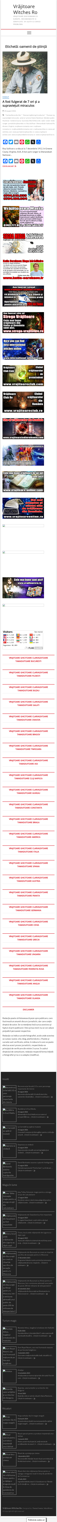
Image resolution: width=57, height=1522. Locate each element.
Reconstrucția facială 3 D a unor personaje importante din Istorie (34, 1087)
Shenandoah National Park (46, 123)
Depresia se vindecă (25, 1144)
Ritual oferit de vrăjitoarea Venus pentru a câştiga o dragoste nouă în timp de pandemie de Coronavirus (35, 1473)
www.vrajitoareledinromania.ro (23, 135)
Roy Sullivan (31, 123)
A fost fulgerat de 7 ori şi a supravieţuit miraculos (21, 103)
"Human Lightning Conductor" (34, 115)
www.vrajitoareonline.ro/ (45, 135)
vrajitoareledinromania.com (22, 129)
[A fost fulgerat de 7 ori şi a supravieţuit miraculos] (28, 72)
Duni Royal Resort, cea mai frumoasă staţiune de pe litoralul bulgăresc (35, 1348)
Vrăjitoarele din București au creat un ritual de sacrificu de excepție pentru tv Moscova (35, 1253)
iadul (43, 121)
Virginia (11, 126)
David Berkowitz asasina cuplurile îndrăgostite (35, 1162)
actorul (22, 118)
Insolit (5, 97)
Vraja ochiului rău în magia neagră (31, 1416)
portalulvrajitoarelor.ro (17, 123)
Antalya (21, 1370)
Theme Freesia (37, 1508)
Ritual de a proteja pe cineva (28, 1453)
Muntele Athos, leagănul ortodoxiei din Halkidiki (36, 1328)
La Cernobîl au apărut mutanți (29, 1127)
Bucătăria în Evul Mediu (27, 1109)
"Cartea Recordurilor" (13, 115)
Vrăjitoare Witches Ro (25, 9)
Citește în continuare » (42, 1097)
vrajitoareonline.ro (40, 129)
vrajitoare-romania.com (24, 126)
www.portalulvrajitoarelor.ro (23, 132)
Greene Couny (15, 121)
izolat (48, 121)
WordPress (48, 1508)
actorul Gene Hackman (34, 118)
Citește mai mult (11, 166)
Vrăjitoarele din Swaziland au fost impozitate (35, 1215)
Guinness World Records (31, 121)
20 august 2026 (10, 111)
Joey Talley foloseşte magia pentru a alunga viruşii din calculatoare (34, 1193)
